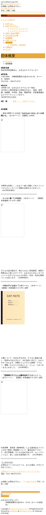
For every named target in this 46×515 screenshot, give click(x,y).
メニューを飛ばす (8, 20)
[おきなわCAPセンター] (11, 4)
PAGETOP (5, 496)
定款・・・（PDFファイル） (24, 101)
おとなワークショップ (19, 29)
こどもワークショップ (19, 31)
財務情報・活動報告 (18, 45)
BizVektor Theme (26, 511)
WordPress (13, 511)
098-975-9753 (10, 8)
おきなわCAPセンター (19, 509)
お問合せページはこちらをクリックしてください (20, 471)
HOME (8, 61)
